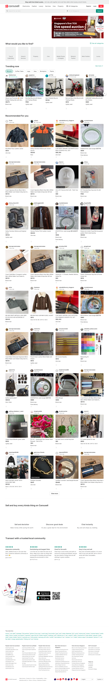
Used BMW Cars (9, 654)
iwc (63, 637)
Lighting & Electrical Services (45, 666)
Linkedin (90, 667)
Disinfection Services (77, 661)
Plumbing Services (59, 656)
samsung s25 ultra (43, 637)
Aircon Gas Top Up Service (61, 670)
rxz (72, 637)
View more (54, 493)
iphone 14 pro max (35, 633)
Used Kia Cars (8, 658)
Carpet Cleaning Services (78, 649)
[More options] (6, 109)
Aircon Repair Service (60, 665)
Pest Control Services (77, 659)
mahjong (50, 635)
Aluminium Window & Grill (45, 661)
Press (34, 678)
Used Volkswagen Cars (10, 663)
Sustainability (39, 678)
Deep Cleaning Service (60, 671)
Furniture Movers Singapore (78, 663)
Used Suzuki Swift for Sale (28, 666)
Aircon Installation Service (61, 666)
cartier (51, 637)
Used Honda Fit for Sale (27, 658)
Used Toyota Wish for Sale (28, 647)
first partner (25, 633)
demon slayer (82, 637)
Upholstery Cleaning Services (62, 663)
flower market (43, 635)
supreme (27, 635)
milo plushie (34, 637)
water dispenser (66, 633)
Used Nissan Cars (9, 661)
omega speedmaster (17, 639)
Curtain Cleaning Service (78, 654)
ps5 (55, 635)
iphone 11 (96, 637)
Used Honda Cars (9, 651)
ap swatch (21, 635)
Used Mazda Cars (9, 666)
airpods (95, 635)
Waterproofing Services (44, 665)
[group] (54, 27)
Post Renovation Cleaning (78, 666)
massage (18, 633)
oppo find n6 (34, 635)
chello (75, 637)
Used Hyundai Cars (10, 656)
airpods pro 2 (61, 635)
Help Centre (22, 678)
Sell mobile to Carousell (93, 647)
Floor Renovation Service (45, 668)
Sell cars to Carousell (93, 653)
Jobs (45, 678)
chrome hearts (95, 633)
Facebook (90, 664)
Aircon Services (42, 658)
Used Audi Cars (9, 653)
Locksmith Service (59, 659)
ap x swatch (69, 635)
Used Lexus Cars (9, 665)
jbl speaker (90, 637)
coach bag (45, 633)
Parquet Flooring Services (61, 653)
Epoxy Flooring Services (61, 651)
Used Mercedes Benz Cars (11, 649)
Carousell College (92, 669)
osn (32, 639)
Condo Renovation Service (45, 651)
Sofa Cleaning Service (77, 651)
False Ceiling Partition (44, 663)
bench (19, 637)
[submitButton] (99, 11)
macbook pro (26, 637)
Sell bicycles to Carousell (94, 654)
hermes (36, 639)
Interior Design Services (44, 659)
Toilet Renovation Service (45, 653)
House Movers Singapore (78, 665)
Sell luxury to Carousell (93, 651)
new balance (57, 637)
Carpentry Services (43, 654)
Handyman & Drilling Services (62, 661)
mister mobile (13, 637)
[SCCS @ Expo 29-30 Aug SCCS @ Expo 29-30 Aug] (79, 27)
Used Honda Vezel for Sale (28, 659)
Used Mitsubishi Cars (10, 659)
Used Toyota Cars (9, 647)
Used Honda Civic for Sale (28, 656)
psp (57, 633)
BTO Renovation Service (44, 649)
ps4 (60, 633)
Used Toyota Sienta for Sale (28, 654)
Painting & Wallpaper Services (46, 656)
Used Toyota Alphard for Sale (29, 653)
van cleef (12, 633)
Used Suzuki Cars (9, 668)
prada (15, 635)
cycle (76, 633)
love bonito (52, 633)
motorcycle (82, 633)
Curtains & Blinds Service (61, 654)
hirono (11, 635)
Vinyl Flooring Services (44, 670)
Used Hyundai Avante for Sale (29, 665)
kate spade (89, 635)
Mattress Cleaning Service (78, 653)
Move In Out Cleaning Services (79, 647)
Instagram (90, 665)
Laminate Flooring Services (61, 649)
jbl (73, 633)
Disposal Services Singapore (78, 670)
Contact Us (29, 678)
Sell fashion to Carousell (94, 649)
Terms (30, 680)
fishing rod (27, 639)
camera (68, 637)
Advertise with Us (23, 680)
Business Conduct (42, 680)
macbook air (81, 635)
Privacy (34, 680)
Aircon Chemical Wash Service (62, 668)
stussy (88, 633)
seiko (75, 635)
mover (7, 633)
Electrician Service (59, 658)
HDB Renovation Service (44, 647)
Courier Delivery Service (77, 668)
